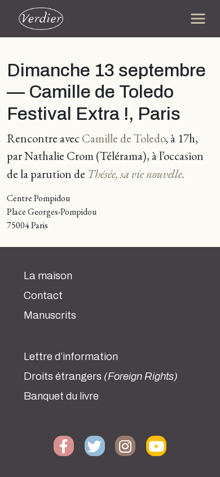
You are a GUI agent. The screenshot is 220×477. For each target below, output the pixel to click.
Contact (43, 295)
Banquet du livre (61, 396)
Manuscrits (50, 315)
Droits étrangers (101, 376)
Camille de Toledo (123, 138)
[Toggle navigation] (198, 18)
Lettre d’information (71, 356)
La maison (48, 275)
